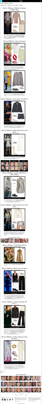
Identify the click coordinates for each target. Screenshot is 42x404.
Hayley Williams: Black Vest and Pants (14, 268)
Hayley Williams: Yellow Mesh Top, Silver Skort (14, 206)
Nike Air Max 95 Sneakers (11, 367)
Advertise (16, 401)
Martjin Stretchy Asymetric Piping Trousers (16, 330)
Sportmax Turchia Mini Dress (20, 199)
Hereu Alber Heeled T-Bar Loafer (11, 298)
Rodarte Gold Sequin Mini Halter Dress (18, 264)
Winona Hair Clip (9, 200)
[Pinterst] (12, 400)
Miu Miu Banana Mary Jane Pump (15, 127)
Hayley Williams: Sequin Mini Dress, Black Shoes (14, 173)
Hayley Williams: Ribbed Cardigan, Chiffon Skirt (14, 9)
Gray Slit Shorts (18, 126)
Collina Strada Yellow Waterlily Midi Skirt (17, 67)
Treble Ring (18, 297)
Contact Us (18, 401)
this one (5, 67)
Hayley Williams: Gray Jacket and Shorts (14, 99)
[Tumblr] (7, 400)
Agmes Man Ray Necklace (20, 296)
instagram (19, 33)
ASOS (16, 368)
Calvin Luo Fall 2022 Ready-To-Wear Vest (14, 295)
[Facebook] (5, 400)
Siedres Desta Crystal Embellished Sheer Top (10, 232)
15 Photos (15, 240)
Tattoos (17, 5)
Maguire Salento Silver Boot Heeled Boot (17, 233)
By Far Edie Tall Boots (13, 158)
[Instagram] (2, 400)
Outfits (2, 5)
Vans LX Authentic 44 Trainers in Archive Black (18, 94)
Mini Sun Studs (14, 331)
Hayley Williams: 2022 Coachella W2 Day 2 (14, 302)
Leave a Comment (16, 11)
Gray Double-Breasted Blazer (8, 126)
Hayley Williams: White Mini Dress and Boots (14, 131)
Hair (5, 5)
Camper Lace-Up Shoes (13, 201)
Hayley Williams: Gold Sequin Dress (14, 245)
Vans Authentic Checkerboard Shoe (12, 69)
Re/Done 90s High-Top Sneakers (12, 333)
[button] (1, 1)
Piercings (20, 5)
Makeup (9, 5)
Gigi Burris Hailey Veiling (12, 37)
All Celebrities (21, 393)
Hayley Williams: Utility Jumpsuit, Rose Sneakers (14, 337)
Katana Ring (13, 332)
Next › (1, 372)
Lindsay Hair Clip (18, 200)
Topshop (10, 368)
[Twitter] (10, 400)
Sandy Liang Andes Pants (9, 296)
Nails (13, 5)
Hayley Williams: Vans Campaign (14, 41)
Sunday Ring (9, 297)
